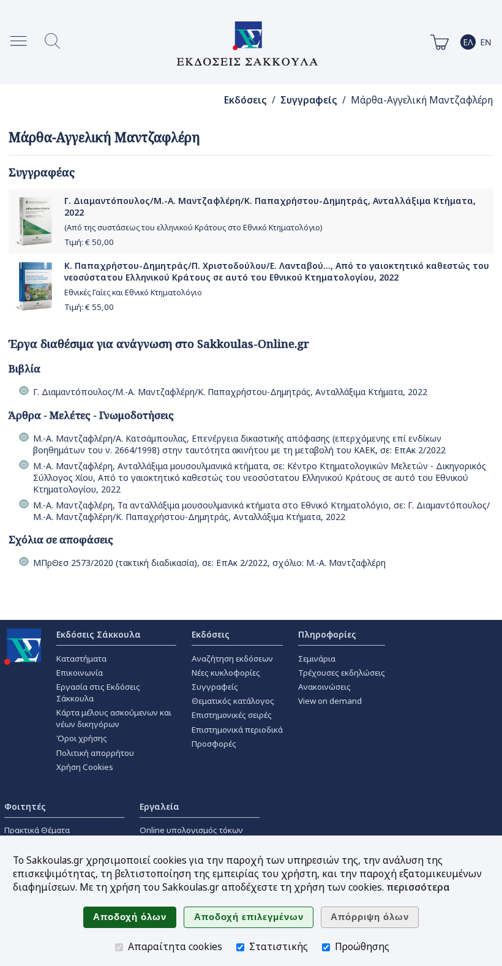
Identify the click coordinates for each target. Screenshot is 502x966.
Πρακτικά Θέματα (37, 830)
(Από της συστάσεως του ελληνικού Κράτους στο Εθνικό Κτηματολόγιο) (193, 227)
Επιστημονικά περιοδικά (237, 729)
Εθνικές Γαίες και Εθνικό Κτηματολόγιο (133, 292)
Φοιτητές (25, 806)
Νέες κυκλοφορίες (226, 672)
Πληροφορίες (327, 634)
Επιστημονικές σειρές (232, 714)
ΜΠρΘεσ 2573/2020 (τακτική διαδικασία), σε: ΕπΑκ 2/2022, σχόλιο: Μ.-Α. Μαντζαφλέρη (209, 562)
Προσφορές (214, 743)
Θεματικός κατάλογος (233, 700)
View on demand (330, 700)
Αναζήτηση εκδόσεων (232, 658)
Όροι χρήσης (81, 738)
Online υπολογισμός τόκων (191, 830)
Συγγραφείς (308, 100)
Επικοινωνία (79, 672)
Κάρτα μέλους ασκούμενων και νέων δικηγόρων (113, 718)
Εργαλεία (159, 806)
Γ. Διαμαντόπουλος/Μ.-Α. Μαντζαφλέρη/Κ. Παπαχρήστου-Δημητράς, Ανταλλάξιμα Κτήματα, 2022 (230, 392)
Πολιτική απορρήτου (95, 752)
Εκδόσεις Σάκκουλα (98, 634)
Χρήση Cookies (84, 766)
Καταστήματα (81, 658)
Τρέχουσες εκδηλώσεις (341, 672)
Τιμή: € (89, 241)
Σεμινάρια (316, 658)
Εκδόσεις (245, 100)
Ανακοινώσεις (324, 686)
